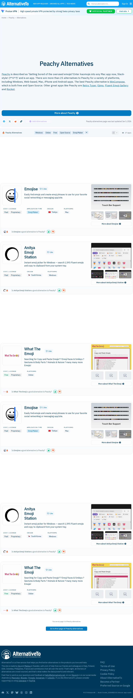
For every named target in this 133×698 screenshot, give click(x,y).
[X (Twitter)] (7, 692)
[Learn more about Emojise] (12, 195)
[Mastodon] (12, 692)
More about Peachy (64, 113)
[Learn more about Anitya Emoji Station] (12, 254)
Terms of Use (107, 666)
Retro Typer (89, 85)
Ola (19, 666)
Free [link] (55, 133)
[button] (43, 189)
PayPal (32, 680)
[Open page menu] (131, 4)
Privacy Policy (107, 670)
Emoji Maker (33, 212)
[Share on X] (9, 121)
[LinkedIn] (31, 692)
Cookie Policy (107, 673)
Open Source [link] (65, 133)
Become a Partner (110, 681)
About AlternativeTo (111, 677)
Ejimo (100, 85)
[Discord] (3, 692)
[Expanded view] (113, 132)
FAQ (102, 662)
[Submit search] (89, 4)
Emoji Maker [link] (78, 133)
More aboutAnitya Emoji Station (110, 282)
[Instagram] (26, 692)
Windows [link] (39, 133)
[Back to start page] (15, 3)
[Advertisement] (66, 38)
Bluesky (24, 678)
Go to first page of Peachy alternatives (66, 628)
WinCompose (117, 81)
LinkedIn (51, 678)
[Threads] (21, 692)
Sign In (125, 3)
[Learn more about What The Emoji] (12, 355)
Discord (75, 675)
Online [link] (48, 133)
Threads (31, 678)
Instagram (40, 678)
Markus (28, 666)
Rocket (11, 89)
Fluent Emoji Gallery (116, 85)
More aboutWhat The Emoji (110, 384)
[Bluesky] (17, 692)
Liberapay (22, 680)
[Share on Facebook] (4, 121)
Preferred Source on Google (115, 685)
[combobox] (103, 4)
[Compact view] (116, 132)
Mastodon (15, 678)
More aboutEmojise (110, 224)
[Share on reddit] (15, 121)
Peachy (6, 74)
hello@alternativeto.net (55, 675)
